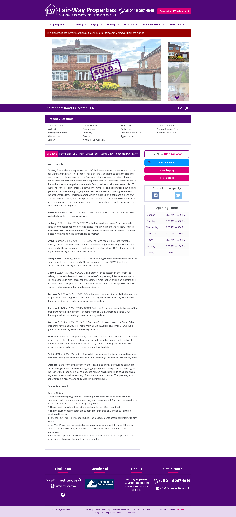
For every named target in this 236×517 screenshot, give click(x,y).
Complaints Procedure (119, 510)
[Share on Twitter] (178, 195)
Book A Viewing (166, 162)
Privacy (89, 510)
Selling (79, 24)
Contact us (175, 24)
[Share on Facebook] (155, 195)
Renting (111, 24)
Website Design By (173, 510)
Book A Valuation (151, 24)
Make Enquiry (167, 170)
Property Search (58, 24)
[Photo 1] (106, 70)
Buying (95, 24)
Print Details (167, 177)
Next (171, 70)
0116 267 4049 (142, 10)
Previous (41, 70)
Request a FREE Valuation (173, 11)
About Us (129, 24)
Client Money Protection (140, 510)
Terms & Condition (101, 510)
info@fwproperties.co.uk (174, 488)
